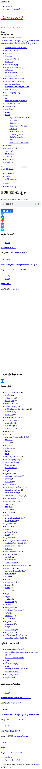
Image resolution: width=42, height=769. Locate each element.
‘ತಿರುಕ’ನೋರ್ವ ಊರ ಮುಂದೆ (19, 143)
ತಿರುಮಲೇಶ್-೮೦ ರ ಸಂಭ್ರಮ (14, 81)
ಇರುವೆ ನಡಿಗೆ (9, 423)
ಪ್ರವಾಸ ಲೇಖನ (10, 537)
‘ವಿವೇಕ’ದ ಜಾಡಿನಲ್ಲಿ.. (16, 137)
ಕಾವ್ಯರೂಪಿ (8, 53)
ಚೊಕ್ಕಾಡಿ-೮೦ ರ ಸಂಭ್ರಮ (13, 476)
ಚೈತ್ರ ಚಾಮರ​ (9, 70)
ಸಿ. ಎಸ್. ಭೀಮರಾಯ (21, 269)
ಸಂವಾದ (8, 145)
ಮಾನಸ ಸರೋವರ (11, 563)
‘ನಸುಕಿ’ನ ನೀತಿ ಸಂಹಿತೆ (12, 9)
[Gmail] (21, 222)
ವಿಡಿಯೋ (8, 585)
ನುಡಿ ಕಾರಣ (13, 129)
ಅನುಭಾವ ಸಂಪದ (11, 106)
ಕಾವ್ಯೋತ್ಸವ (8, 448)
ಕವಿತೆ (7, 95)
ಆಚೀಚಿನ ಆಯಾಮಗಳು (17, 131)
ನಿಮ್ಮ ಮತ (8, 507)
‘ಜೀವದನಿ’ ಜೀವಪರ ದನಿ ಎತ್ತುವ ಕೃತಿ (16, 669)
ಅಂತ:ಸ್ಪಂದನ (9, 401)
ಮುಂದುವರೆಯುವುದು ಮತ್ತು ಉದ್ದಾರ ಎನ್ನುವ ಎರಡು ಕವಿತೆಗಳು (20, 714)
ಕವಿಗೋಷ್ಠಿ (8, 440)
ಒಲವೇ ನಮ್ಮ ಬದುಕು (16, 134)
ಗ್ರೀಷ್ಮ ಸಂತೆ (8, 56)
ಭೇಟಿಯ (8, 549)
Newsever (36, 764)
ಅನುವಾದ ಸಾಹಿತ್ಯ (10, 90)
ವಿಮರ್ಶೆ (7, 588)
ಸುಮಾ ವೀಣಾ (15, 289)
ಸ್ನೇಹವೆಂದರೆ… (6, 284)
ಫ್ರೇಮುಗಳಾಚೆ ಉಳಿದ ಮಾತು (18, 126)
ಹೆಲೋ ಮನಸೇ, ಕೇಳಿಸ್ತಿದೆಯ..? (15, 635)
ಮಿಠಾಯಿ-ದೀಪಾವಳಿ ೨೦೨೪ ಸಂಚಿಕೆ (16, 48)
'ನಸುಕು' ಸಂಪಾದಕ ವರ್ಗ (9, 199)
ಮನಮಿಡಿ (8, 557)
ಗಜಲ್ (7, 454)
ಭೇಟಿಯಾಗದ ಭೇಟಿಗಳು (12, 551)
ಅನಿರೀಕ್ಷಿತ (8, 666)
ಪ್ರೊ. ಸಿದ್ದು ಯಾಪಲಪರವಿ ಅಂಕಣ (19, 117)
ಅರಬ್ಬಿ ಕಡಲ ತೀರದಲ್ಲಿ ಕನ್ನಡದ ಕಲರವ (17, 87)
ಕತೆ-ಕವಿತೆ (8, 431)
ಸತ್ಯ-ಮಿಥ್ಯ (8, 599)
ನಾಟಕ (7, 504)
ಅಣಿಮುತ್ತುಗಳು (10, 398)
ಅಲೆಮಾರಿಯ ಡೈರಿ (11, 412)
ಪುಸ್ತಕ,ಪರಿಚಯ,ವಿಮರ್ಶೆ (13, 103)
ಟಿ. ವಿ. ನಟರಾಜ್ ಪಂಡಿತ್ (20, 736)
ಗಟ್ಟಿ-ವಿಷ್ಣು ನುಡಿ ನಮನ (12, 50)
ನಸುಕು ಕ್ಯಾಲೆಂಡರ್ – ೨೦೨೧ (14, 73)
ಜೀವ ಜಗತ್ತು (9, 482)
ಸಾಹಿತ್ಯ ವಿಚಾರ (9, 607)
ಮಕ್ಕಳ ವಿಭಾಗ (9, 157)
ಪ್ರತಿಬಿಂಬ (12, 140)
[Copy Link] (21, 225)
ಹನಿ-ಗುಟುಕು (9, 624)
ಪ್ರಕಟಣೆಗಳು (9, 523)
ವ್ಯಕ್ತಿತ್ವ (7, 593)
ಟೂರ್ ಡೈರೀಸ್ (9, 159)
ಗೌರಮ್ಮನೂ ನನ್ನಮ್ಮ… (33, 43)
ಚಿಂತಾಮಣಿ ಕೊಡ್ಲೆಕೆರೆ (18, 719)
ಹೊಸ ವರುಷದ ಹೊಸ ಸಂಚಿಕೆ (14, 78)
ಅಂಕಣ (7, 115)
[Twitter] (21, 229)
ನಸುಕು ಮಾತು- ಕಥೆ (11, 501)
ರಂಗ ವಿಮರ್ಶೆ (9, 574)
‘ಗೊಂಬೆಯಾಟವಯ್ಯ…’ (8, 248)
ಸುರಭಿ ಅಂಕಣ (14, 123)
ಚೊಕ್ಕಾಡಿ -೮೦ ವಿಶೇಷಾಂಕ (13, 84)
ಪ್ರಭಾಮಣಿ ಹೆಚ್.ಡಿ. (21, 253)
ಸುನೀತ (7, 613)
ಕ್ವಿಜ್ (6, 451)
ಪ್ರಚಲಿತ (7, 112)
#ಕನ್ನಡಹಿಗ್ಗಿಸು (9, 162)
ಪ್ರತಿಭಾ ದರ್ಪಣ (10, 532)
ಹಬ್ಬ (6, 627)
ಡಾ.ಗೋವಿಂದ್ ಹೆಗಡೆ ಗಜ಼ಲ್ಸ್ (14, 487)
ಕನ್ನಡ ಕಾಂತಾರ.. (10, 677)
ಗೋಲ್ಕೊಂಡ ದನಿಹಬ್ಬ (12, 462)
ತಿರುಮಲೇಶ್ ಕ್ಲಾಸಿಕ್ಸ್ (11, 64)
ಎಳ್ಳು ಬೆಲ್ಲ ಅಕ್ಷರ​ (10, 426)
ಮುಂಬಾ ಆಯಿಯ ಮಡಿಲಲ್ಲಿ (14, 67)
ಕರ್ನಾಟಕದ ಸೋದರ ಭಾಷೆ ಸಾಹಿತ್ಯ (16, 101)
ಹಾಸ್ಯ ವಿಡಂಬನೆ (10, 632)
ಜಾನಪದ (8, 479)
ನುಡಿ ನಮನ (9, 512)
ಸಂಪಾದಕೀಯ (9, 602)
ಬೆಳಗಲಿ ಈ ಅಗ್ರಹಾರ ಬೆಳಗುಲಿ (14, 658)
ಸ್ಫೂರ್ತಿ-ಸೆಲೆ (8, 151)
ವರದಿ (7, 579)
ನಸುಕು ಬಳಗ (9, 154)
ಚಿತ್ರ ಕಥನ (8, 470)
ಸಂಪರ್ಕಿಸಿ (8, 6)
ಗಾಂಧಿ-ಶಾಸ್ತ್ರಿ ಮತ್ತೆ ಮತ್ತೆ (12, 92)
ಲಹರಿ (7, 577)
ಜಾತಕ (23, 43)
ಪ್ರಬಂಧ (7, 279)
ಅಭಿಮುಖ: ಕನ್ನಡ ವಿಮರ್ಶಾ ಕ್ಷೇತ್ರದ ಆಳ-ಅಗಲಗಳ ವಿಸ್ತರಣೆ (19, 264)
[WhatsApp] (21, 218)
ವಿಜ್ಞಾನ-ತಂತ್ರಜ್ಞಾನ (11, 148)
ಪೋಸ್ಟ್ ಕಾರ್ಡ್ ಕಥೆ (11, 521)
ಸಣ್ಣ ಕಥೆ (8, 596)
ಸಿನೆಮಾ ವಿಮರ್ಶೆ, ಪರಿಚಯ (13, 610)
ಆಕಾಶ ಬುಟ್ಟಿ (9, 62)
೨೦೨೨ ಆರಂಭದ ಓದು (12, 59)
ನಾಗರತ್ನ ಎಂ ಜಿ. (17, 753)
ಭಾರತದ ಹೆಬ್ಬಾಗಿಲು (11, 546)
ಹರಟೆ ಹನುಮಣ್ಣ (10, 186)
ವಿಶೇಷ (7, 590)
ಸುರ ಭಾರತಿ (13, 120)
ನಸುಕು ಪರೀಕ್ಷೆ (9, 498)
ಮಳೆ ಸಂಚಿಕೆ (9, 109)
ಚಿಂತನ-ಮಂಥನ (10, 468)
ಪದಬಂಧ (8, 515)
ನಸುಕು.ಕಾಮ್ (12, 17)
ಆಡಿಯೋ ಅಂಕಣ (11, 420)
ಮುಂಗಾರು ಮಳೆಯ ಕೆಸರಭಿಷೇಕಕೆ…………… (16, 38)
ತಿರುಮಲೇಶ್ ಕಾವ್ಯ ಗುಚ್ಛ (12, 490)
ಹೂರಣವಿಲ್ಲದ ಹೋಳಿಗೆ (12, 674)
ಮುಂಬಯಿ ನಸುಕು (11, 76)
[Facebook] (21, 215)
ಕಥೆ (6, 98)
